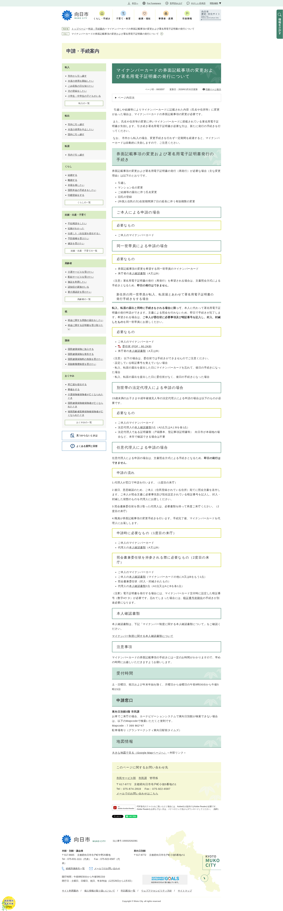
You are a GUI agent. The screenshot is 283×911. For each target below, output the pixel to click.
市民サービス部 (126, 778)
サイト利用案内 (70, 890)
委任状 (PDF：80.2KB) (137, 346)
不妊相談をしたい (77, 223)
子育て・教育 (123, 18)
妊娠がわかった (76, 228)
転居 (67, 146)
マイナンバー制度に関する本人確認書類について (142, 636)
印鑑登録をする (76, 195)
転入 (67, 67)
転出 (67, 115)
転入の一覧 (84, 103)
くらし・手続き (102, 18)
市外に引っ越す (76, 124)
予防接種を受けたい (78, 238)
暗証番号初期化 (193, 598)
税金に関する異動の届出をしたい (85, 320)
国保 (67, 340)
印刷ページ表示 (213, 89)
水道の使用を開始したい (81, 81)
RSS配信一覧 (128, 890)
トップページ (78, 29)
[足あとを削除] (161, 33)
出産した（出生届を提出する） (84, 233)
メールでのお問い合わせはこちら (137, 793)
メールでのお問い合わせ (107, 868)
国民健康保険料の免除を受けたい (85, 359)
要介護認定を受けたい (79, 292)
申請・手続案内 (96, 29)
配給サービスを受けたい (81, 277)
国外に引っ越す (76, 134)
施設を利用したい (77, 282)
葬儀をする (74, 389)
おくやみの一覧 (84, 422)
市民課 (143, 778)
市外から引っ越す (77, 76)
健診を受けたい (76, 243)
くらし (68, 166)
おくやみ (69, 376)
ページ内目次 (126, 97)
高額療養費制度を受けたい (82, 364)
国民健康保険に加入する (81, 349)
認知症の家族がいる (78, 287)
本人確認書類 (137, 273)
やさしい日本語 (198, 3)
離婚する (72, 180)
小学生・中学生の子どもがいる (84, 96)
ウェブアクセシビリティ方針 (156, 890)
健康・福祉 (145, 18)
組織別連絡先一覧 (75, 868)
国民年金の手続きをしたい (82, 190)
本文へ (135, 3)
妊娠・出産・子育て (75, 214)
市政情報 (187, 18)
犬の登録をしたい (77, 91)
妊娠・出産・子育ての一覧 (84, 250)
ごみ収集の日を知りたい (81, 86)
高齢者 (68, 263)
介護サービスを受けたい (81, 272)
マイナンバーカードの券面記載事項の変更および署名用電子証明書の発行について (115, 34)
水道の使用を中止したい (81, 129)
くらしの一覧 (84, 202)
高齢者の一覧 (84, 299)
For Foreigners (154, 3)
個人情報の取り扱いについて (99, 890)
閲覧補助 (214, 3)
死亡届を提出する (77, 384)
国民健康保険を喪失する (81, 354)
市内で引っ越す (76, 155)
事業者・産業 (166, 18)
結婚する (72, 175)
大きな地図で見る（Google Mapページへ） (139, 752)
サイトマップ (185, 890)
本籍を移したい (76, 185)
